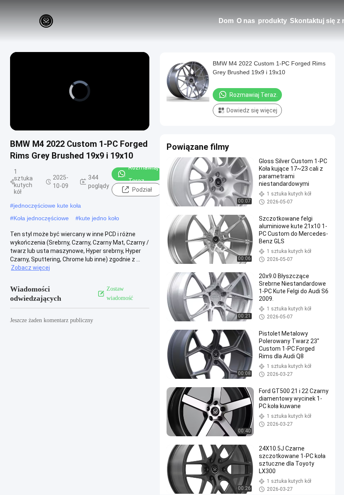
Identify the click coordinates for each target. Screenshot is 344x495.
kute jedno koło (99, 218)
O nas (246, 20)
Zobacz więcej (30, 267)
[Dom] (46, 21)
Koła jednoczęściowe (41, 218)
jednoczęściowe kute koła (47, 205)
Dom (226, 20)
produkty (272, 20)
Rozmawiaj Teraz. (143, 174)
